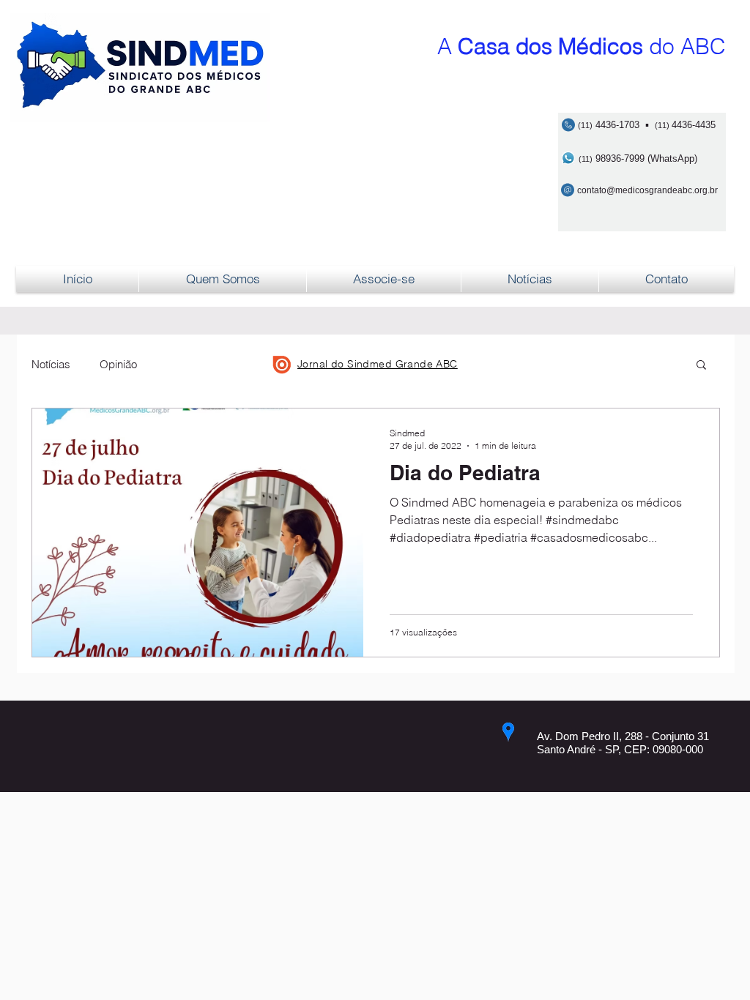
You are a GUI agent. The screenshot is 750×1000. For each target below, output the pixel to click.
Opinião (118, 364)
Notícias (50, 364)
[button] (701, 365)
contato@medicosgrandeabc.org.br (647, 190)
